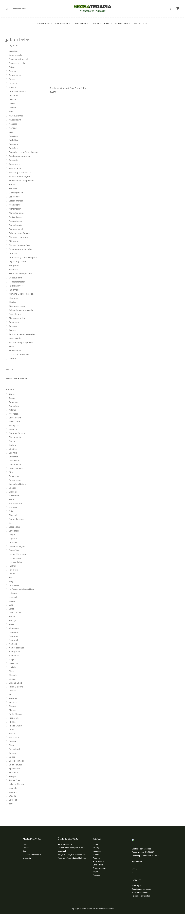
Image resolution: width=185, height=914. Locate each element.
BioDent (12, 445)
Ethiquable (14, 531)
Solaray (12, 753)
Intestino (13, 99)
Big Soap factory (17, 433)
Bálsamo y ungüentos (19, 233)
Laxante (12, 107)
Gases (12, 79)
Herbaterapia (15, 558)
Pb (10, 694)
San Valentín (15, 338)
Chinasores (14, 241)
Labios (12, 103)
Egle (11, 511)
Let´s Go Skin (15, 612)
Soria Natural (15, 764)
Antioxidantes (15, 221)
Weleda (12, 796)
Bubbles (13, 449)
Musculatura (15, 119)
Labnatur (13, 593)
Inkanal (12, 566)
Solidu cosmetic (16, 761)
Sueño (12, 346)
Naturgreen (14, 651)
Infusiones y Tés (17, 286)
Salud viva (14, 737)
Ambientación (15, 217)
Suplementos (43, 24)
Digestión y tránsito (18, 261)
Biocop (12, 441)
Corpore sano (15, 480)
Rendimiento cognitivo (19, 156)
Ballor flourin (15, 417)
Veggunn (13, 792)
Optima (12, 679)
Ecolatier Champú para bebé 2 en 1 (69, 88)
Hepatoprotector (17, 281)
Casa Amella (15, 464)
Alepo (11, 394)
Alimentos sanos (17, 213)
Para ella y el (15, 314)
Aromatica (14, 406)
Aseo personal (16, 229)
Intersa (12, 573)
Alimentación (61, 24)
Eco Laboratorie (16, 503)
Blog (145, 24)
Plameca (13, 710)
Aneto (12, 398)
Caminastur (14, 460)
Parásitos (13, 136)
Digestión (13, 51)
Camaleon (13, 456)
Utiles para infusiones (19, 354)
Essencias (13, 269)
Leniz (11, 608)
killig (11, 581)
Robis (11, 729)
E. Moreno (14, 495)
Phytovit (13, 702)
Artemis (12, 410)
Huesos (12, 87)
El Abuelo (13, 515)
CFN (11, 472)
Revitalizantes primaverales (22, 334)
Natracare (13, 632)
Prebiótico (13, 140)
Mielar (12, 624)
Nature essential (16, 647)
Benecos (13, 429)
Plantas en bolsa (17, 318)
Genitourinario (15, 277)
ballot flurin (14, 421)
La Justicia (14, 585)
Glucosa (13, 83)
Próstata (13, 326)
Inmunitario (14, 290)
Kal (10, 577)
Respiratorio (14, 164)
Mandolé (13, 616)
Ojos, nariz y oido (17, 306)
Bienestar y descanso (19, 237)
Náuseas (13, 124)
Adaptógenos (15, 205)
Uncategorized (16, 192)
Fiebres (12, 71)
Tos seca (13, 188)
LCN (11, 605)
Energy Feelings (16, 519)
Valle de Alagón (16, 784)
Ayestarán (13, 414)
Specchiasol (14, 768)
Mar (11, 111)
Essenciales (14, 527)
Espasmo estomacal (18, 59)
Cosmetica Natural (17, 484)
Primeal (12, 722)
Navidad (12, 128)
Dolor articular (16, 55)
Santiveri (13, 741)
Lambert (13, 597)
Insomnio (13, 95)
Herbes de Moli (16, 562)
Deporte (13, 253)
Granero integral (17, 546)
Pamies (12, 690)
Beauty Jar (14, 425)
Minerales (13, 298)
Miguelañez (14, 628)
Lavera (12, 601)
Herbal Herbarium (17, 554)
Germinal (13, 542)
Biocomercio (15, 437)
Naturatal (13, 640)
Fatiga (11, 67)
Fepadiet (13, 538)
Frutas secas (15, 75)
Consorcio (14, 476)
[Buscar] (7, 9)
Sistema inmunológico (19, 176)
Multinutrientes (16, 115)
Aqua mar (13, 402)
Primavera (14, 322)
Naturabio (13, 636)
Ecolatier (13, 507)
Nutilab (12, 667)
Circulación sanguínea (19, 245)
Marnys (12, 620)
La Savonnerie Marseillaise (21, 589)
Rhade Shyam (15, 725)
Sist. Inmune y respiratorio (21, 342)
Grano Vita (14, 550)
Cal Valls (13, 453)
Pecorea (13, 698)
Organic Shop (15, 683)
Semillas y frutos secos (20, 172)
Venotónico (14, 196)
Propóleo (13, 144)
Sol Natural (14, 749)
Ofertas (137, 24)
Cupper (12, 488)
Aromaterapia (121, 24)
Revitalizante (15, 168)
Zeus (11, 803)
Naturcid (13, 644)
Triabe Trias (14, 780)
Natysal (12, 659)
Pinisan (12, 706)
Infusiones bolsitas (18, 91)
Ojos (11, 132)
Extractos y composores (20, 273)
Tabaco (12, 184)
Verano (12, 358)
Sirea (11, 745)
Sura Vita (13, 772)
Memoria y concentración (21, 294)
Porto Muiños (15, 714)
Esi (10, 523)
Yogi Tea (13, 800)
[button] (176, 9)
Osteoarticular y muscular (21, 310)
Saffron (12, 733)
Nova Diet (13, 663)
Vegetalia (13, 788)
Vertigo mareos (16, 200)
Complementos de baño (20, 249)
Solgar (12, 757)
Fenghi (12, 534)
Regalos (12, 330)
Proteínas (13, 148)
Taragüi (12, 776)
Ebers (11, 499)
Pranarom (13, 718)
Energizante (14, 265)
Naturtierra (14, 655)
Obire (11, 671)
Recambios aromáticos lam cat (23, 152)
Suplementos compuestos (21, 180)
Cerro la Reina (16, 468)
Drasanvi (13, 492)
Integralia (13, 569)
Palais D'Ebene (16, 686)
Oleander (13, 675)
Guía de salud (79, 24)
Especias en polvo (17, 63)
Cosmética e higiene (100, 24)
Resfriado (13, 160)
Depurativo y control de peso (23, 257)
